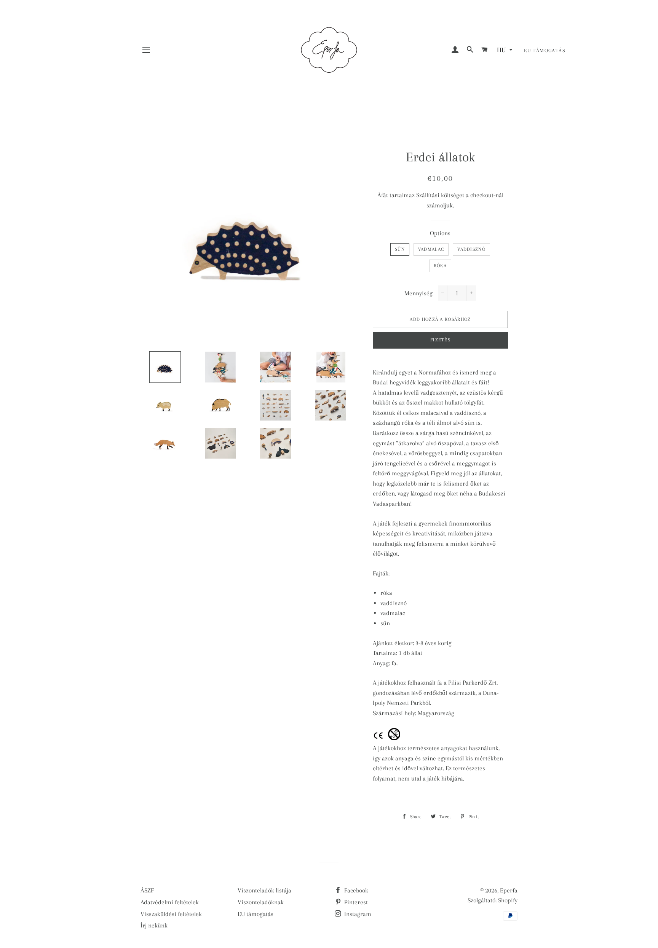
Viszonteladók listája (264, 890)
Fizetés (440, 340)
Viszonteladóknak (261, 902)
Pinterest (355, 902)
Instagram (357, 914)
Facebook (355, 890)
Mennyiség (418, 293)
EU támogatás (544, 50)
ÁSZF (147, 890)
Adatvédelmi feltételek (170, 902)
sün (400, 249)
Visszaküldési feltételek (171, 914)
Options (440, 233)
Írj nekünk (154, 925)
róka (440, 265)
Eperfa (508, 890)
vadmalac (431, 249)
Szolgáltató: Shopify (492, 900)
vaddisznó (471, 249)
